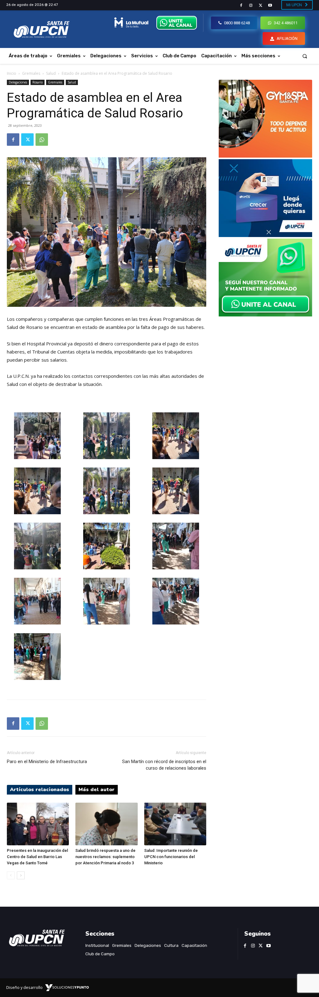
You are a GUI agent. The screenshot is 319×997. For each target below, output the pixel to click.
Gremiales (31, 73)
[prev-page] (11, 875)
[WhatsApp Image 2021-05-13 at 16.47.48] (265, 156)
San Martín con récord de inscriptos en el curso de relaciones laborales (164, 765)
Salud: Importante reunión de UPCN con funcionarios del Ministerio (171, 856)
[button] (305, 56)
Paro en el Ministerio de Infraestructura (47, 761)
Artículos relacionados (39, 789)
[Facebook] (241, 5)
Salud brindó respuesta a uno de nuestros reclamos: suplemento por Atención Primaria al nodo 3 (105, 856)
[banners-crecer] (265, 235)
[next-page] (21, 875)
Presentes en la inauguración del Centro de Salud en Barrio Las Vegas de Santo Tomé (37, 856)
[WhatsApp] (42, 139)
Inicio (11, 73)
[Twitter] (260, 5)
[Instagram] (250, 5)
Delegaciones (18, 82)
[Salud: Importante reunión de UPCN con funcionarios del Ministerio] (175, 824)
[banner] (265, 315)
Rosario (37, 82)
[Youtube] (270, 5)
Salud (51, 73)
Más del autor (97, 789)
